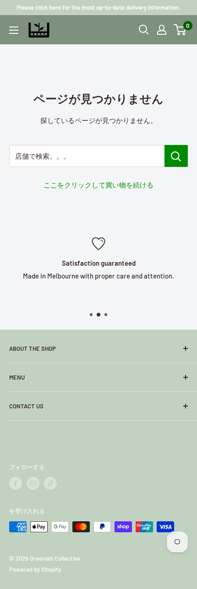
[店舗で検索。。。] (176, 156)
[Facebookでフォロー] (15, 483)
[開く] (144, 30)
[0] (180, 29)
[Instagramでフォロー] (33, 483)
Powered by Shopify (35, 569)
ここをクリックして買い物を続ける (98, 185)
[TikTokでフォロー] (50, 483)
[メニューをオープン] (13, 30)
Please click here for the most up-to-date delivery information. (98, 7)
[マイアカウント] (161, 30)
